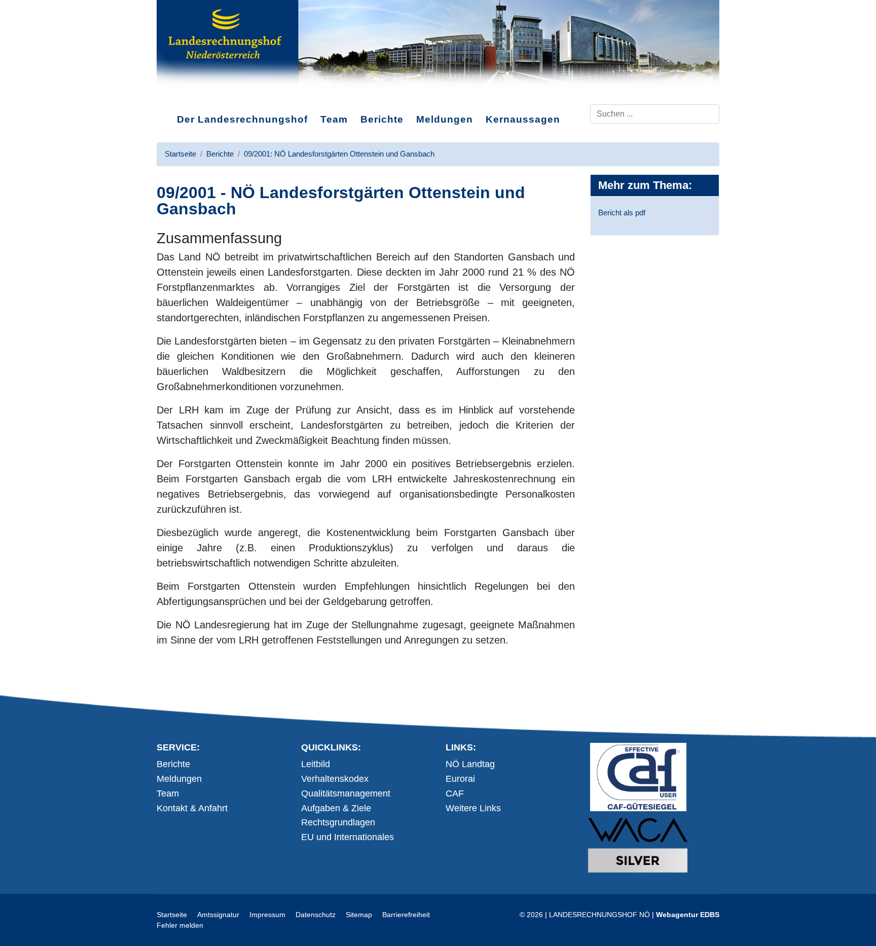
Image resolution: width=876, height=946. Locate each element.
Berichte (382, 119)
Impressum (267, 915)
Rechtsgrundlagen (338, 822)
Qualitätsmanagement (345, 793)
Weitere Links (473, 808)
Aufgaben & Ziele (336, 808)
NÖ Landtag (470, 764)
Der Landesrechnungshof (242, 119)
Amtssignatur (218, 915)
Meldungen (444, 119)
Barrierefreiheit (406, 915)
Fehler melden (180, 925)
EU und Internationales (347, 837)
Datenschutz (316, 915)
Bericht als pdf (621, 212)
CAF (455, 793)
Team (334, 119)
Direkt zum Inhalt (195, 95)
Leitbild (315, 764)
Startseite (172, 915)
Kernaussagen (523, 119)
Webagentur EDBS (687, 915)
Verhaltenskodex (335, 779)
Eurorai (460, 779)
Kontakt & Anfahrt (192, 808)
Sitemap (359, 915)
